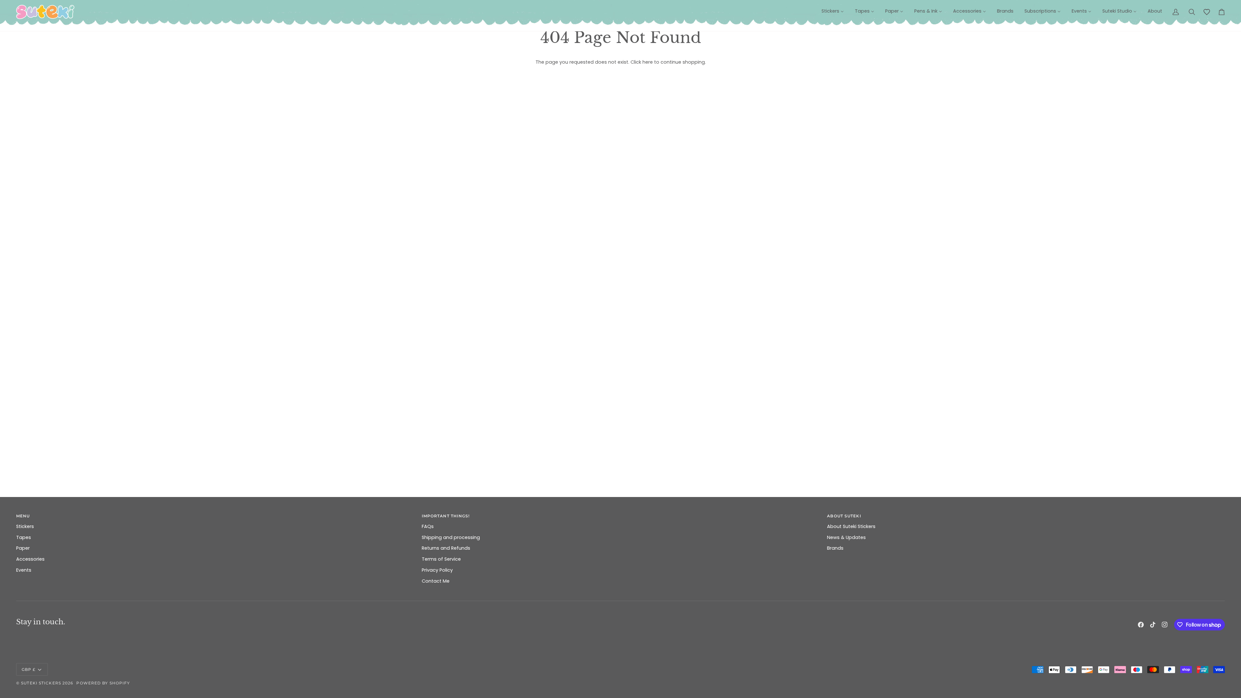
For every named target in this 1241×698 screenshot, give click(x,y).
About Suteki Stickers (851, 526)
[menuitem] (832, 11)
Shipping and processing (451, 537)
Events (23, 570)
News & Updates (846, 537)
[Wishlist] (1206, 12)
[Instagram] (1165, 625)
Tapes (23, 537)
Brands (835, 548)
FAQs (428, 526)
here (647, 62)
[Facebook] (1141, 625)
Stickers (25, 526)
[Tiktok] (1152, 625)
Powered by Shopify (103, 683)
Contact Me (436, 581)
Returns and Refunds (446, 548)
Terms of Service (441, 559)
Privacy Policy (437, 570)
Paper (23, 548)
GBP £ (29, 669)
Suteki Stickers (41, 683)
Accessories (30, 559)
